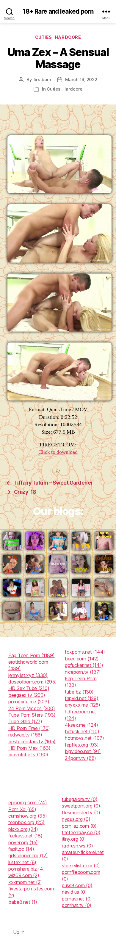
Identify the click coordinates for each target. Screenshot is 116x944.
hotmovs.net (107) (84, 738)
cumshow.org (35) (27, 816)
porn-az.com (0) (79, 826)
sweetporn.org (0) (81, 806)
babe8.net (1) (22, 902)
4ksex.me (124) (81, 725)
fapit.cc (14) (21, 849)
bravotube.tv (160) (28, 755)
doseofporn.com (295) (32, 682)
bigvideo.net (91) (83, 751)
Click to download (58, 452)
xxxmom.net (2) (25, 882)
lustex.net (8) (22, 862)
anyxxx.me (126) (82, 705)
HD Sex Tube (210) (28, 688)
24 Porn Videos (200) (31, 708)
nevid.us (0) (74, 892)
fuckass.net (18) (25, 836)
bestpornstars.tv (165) (32, 741)
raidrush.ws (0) (77, 846)
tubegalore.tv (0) (79, 799)
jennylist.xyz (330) (28, 675)
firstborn (42, 79)
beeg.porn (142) (82, 659)
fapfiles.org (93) (81, 745)
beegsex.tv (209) (26, 695)
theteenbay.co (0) (81, 832)
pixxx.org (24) (23, 829)
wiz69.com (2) (23, 875)
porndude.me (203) (28, 702)
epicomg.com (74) (27, 802)
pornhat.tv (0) (76, 905)
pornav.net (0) (77, 899)
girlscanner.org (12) (28, 855)
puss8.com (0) (77, 885)
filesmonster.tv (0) (81, 813)
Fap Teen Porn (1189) (31, 655)
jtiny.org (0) (74, 839)
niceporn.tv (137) (83, 672)
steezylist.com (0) (81, 866)
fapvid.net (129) (81, 698)
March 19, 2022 (81, 79)
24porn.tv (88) (80, 758)
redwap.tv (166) (25, 735)
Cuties (43, 37)
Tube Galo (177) (25, 721)
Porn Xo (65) (22, 809)
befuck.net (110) (82, 731)
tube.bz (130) (79, 692)
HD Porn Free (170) (29, 728)
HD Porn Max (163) (29, 748)
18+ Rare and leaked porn (57, 11)
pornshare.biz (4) (26, 869)
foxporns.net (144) (85, 652)
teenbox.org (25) (26, 822)
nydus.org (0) (76, 819)
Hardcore (68, 37)
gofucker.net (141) (84, 665)
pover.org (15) (23, 842)
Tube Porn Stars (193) (31, 715)
